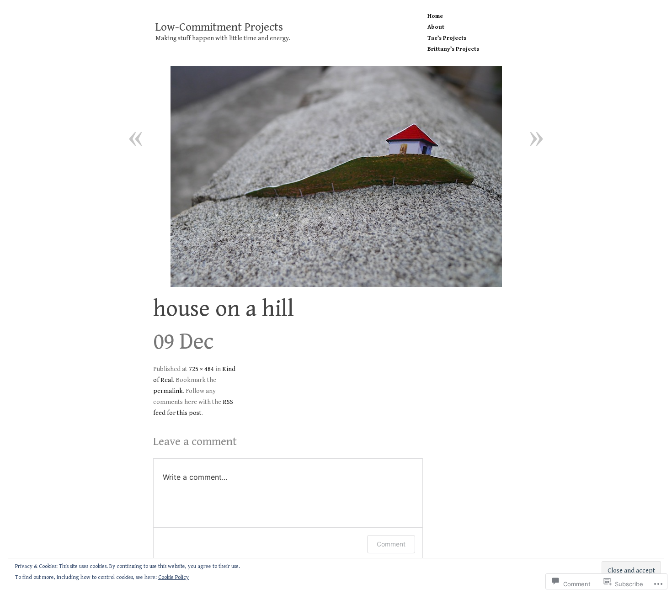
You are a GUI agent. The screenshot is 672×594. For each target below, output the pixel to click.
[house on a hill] (336, 176)
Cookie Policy (173, 577)
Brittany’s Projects (453, 49)
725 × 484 (201, 369)
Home (435, 16)
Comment (391, 544)
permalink (168, 391)
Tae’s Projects (446, 38)
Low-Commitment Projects (219, 27)
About (435, 27)
